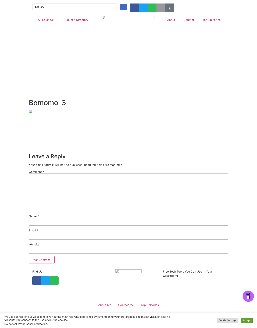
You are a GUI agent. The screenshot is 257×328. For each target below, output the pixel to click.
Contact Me (126, 305)
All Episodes (46, 20)
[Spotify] (152, 7)
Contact (188, 20)
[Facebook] (134, 7)
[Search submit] (123, 7)
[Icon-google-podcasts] (169, 7)
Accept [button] (247, 320)
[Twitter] (143, 7)
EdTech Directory (76, 20)
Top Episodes (211, 20)
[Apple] (160, 7)
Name (34, 216)
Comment (36, 171)
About (171, 20)
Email (33, 230)
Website (34, 244)
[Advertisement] (128, 72)
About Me (104, 305)
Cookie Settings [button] (227, 320)
